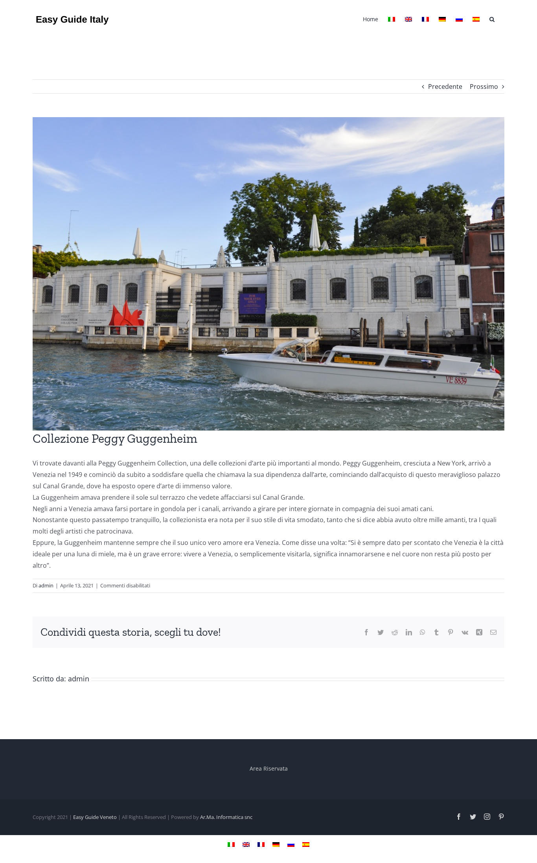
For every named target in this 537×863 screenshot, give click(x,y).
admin (46, 585)
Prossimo (484, 86)
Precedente (445, 86)
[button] (492, 18)
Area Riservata (269, 768)
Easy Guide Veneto (95, 817)
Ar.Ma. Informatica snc (226, 817)
